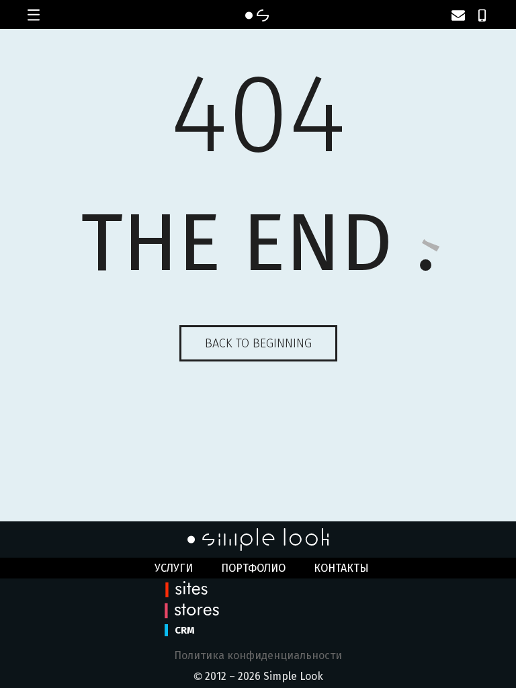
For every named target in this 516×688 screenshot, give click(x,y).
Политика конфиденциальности (258, 655)
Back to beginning (258, 343)
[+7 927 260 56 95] (482, 15)
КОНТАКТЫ (341, 568)
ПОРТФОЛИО (253, 568)
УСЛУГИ (174, 568)
